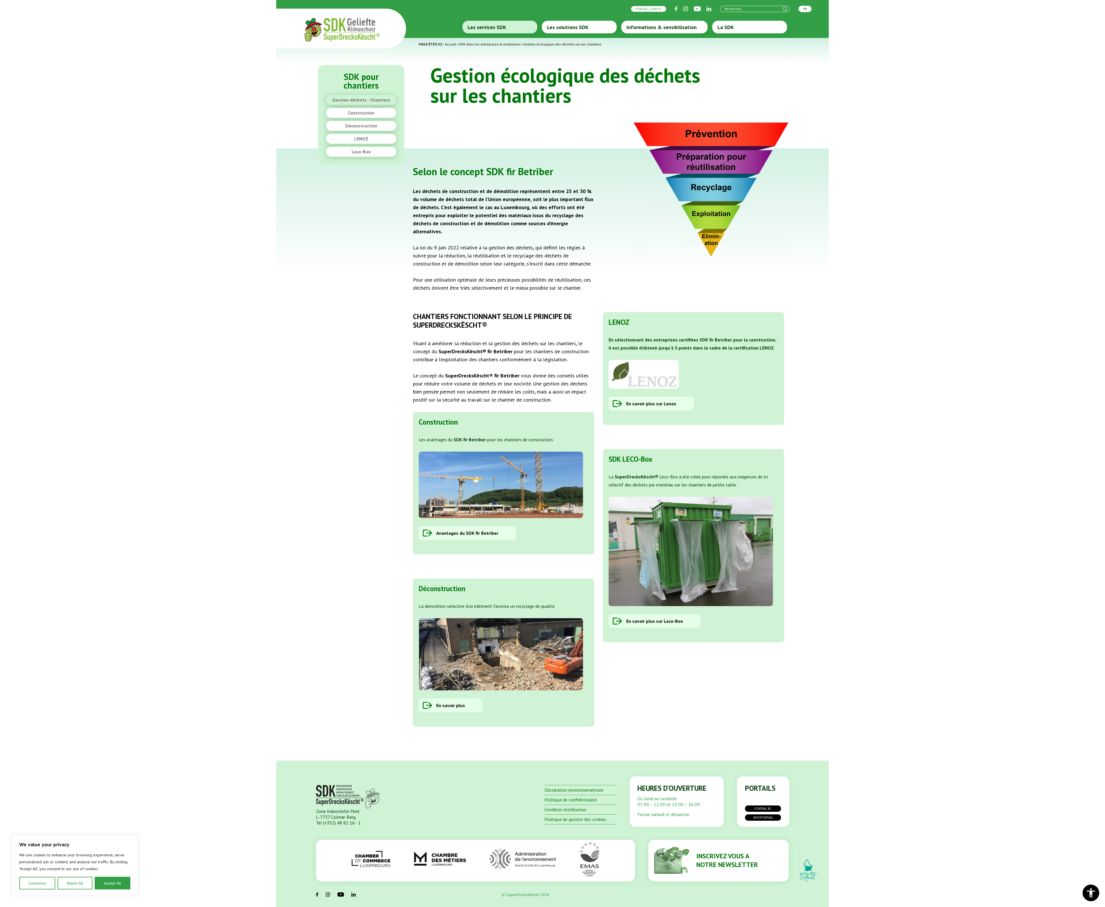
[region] (75, 865)
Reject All (75, 883)
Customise (37, 883)
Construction (361, 113)
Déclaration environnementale (573, 790)
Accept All (112, 883)
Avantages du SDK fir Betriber (467, 533)
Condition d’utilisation (565, 809)
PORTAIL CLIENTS (649, 9)
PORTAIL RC (763, 808)
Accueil (450, 44)
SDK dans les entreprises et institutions (490, 44)
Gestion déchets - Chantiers (361, 100)
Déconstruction (361, 126)
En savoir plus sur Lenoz (651, 403)
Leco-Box (361, 151)
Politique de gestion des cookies (575, 819)
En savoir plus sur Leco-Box (654, 621)
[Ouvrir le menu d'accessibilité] (1091, 893)
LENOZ (361, 139)
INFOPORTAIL (763, 817)
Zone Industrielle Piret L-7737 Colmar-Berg (338, 814)
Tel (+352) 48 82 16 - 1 (338, 823)
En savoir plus (450, 705)
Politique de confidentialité (570, 799)
